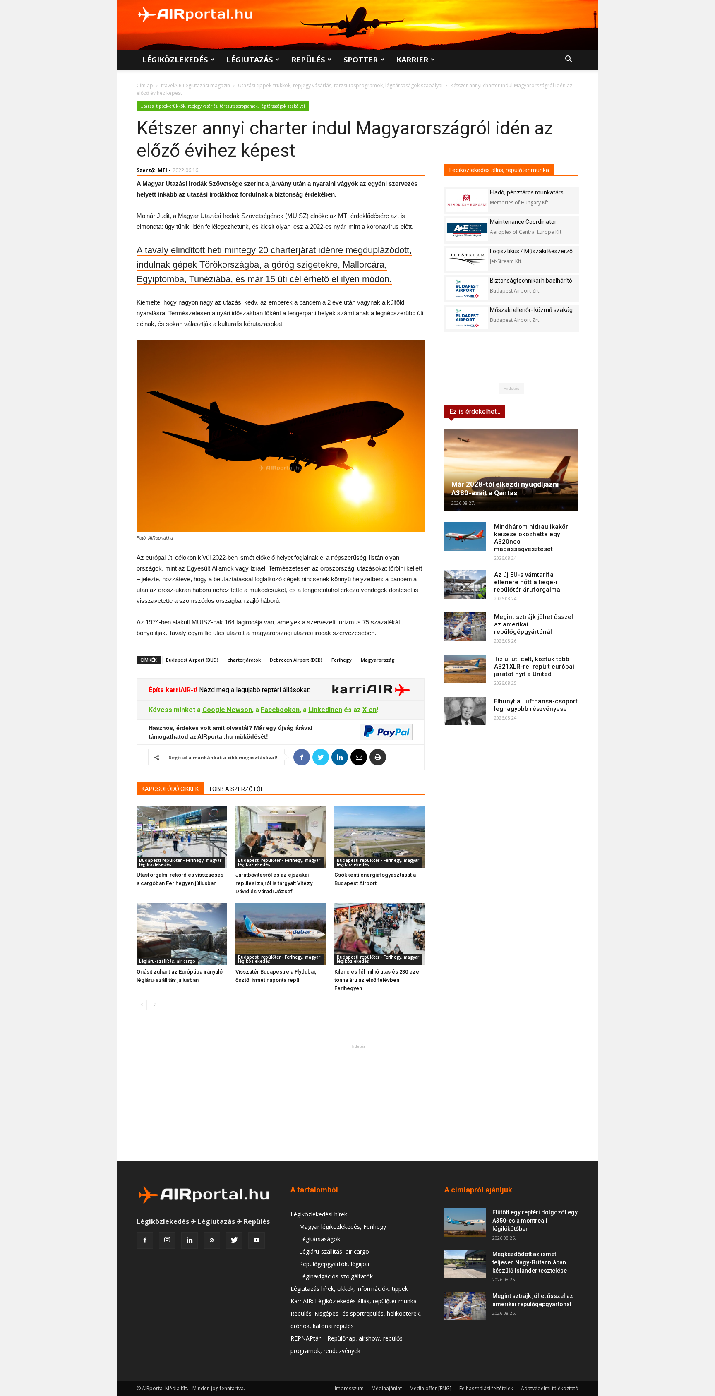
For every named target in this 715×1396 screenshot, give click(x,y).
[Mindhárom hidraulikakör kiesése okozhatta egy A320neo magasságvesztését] (465, 536)
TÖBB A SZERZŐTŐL (236, 789)
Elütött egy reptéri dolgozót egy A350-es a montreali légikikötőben (535, 1220)
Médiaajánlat (387, 1388)
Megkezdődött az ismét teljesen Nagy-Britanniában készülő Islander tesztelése (529, 1262)
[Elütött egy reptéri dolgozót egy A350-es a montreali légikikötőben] (465, 1222)
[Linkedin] (189, 1240)
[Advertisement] (357, 1102)
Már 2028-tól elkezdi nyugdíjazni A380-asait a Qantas (505, 488)
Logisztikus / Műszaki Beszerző (531, 251)
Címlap (145, 85)
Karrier (412, 60)
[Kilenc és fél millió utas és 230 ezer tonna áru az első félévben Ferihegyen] (379, 934)
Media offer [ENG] (430, 1388)
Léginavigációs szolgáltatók (336, 1276)
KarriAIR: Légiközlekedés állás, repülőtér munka (353, 1301)
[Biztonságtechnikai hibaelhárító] (467, 288)
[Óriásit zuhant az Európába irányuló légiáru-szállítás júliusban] (182, 934)
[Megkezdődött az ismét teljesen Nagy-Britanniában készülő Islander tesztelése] (465, 1264)
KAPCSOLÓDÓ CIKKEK (170, 789)
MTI (162, 170)
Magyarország (378, 660)
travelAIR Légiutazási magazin (195, 85)
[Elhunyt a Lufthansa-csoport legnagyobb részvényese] (465, 711)
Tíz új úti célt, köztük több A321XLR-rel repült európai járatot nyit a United (534, 666)
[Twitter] (234, 1240)
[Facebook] (145, 1240)
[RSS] (212, 1240)
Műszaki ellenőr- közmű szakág (531, 310)
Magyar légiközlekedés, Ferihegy (342, 1226)
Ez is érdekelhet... (474, 411)
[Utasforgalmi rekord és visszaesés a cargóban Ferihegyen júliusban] (182, 837)
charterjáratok (244, 660)
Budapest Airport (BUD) (192, 660)
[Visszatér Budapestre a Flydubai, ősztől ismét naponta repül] (280, 934)
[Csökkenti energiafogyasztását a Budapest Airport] (379, 837)
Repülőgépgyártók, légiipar (334, 1264)
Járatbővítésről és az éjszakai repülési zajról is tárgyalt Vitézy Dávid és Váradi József (273, 883)
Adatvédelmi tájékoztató (549, 1388)
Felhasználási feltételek (486, 1388)
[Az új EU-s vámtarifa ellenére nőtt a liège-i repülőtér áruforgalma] (465, 584)
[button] (568, 60)
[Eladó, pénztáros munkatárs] (467, 200)
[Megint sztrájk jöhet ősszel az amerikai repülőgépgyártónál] (465, 626)
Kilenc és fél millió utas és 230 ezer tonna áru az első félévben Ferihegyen (377, 980)
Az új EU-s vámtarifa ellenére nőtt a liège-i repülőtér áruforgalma (527, 582)
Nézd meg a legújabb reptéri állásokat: (253, 690)
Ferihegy (341, 660)
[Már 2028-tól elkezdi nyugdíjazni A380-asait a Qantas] (511, 470)
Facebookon (280, 710)
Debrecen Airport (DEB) (296, 660)
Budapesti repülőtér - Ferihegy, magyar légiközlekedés (180, 862)
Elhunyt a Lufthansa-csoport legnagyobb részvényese (536, 705)
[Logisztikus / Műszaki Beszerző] (467, 259)
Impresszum (349, 1388)
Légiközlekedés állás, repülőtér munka (499, 170)
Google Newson (227, 710)
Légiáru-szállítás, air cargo (167, 961)
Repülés (308, 60)
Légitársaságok (319, 1239)
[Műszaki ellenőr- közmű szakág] (467, 318)
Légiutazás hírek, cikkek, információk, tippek (349, 1289)
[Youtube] (256, 1240)
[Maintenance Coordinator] (467, 229)
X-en (369, 710)
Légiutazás (249, 60)
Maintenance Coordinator (523, 221)
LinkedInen (325, 710)
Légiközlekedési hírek (318, 1214)
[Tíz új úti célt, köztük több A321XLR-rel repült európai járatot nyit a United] (465, 669)
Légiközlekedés (175, 60)
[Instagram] (167, 1240)
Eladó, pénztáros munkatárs (527, 192)
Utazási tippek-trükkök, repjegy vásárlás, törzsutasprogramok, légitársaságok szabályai (340, 85)
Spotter (360, 60)
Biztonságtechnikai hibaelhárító (531, 280)
